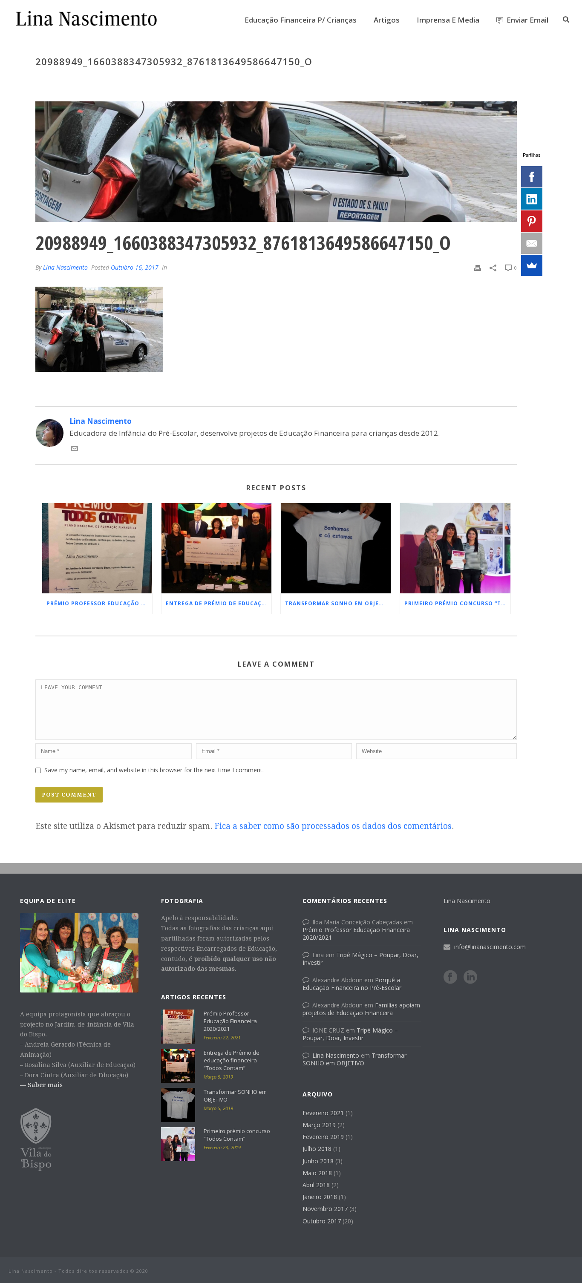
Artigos (387, 20)
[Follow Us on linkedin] (470, 977)
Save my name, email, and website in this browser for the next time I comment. (154, 770)
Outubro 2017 (322, 1221)
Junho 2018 (318, 1161)
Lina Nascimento (65, 267)
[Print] (477, 267)
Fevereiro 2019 (323, 1137)
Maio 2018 (317, 1173)
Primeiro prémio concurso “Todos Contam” (457, 603)
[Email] (531, 243)
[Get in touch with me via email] (74, 449)
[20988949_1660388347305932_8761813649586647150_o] (276, 161)
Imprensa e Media (448, 20)
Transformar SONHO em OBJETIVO (338, 603)
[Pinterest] (531, 221)
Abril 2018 (316, 1185)
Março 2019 (319, 1125)
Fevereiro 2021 (323, 1113)
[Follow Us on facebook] (450, 977)
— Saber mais (41, 1085)
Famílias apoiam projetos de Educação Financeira (361, 1009)
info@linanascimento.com (490, 947)
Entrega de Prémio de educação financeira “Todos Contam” (218, 603)
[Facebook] (531, 176)
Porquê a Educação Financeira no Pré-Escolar (352, 984)
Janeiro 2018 (320, 1197)
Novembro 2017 (325, 1209)
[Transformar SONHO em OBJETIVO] (336, 548)
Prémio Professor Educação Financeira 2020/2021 (99, 603)
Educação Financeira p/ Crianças (301, 20)
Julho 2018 (317, 1149)
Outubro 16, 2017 (134, 267)
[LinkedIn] (531, 199)
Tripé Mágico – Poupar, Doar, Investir (360, 959)
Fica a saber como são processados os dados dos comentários (333, 826)
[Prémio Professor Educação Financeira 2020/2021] (97, 548)
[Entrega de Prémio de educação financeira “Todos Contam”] (216, 548)
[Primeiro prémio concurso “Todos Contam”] (455, 548)
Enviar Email (527, 20)
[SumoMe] (531, 265)
